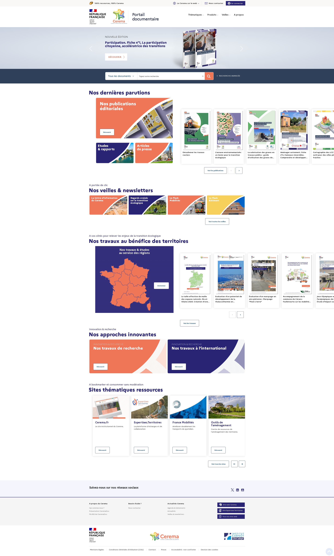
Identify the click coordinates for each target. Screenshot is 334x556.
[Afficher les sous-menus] (198, 3)
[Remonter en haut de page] (329, 551)
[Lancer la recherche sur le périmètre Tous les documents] (209, 76)
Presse (163, 549)
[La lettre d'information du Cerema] (108, 204)
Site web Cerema (230, 504)
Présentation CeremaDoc (99, 511)
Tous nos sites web (230, 516)
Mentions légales (97, 549)
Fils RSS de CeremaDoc (98, 514)
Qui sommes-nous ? (96, 508)
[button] (185, 3)
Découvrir (114, 60)
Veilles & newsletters (176, 514)
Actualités (172, 511)
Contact (152, 549)
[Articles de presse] (154, 152)
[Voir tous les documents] (189, 323)
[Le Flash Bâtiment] (226, 204)
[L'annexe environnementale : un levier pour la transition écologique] (229, 136)
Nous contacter (134, 508)
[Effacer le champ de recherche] (203, 76)
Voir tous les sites (218, 464)
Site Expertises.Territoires (233, 510)
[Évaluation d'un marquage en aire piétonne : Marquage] (263, 280)
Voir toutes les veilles (217, 221)
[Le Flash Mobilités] (186, 204)
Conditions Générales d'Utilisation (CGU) (126, 549)
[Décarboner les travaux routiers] (196, 136)
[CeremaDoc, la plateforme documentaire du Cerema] (119, 16)
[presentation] (239, 170)
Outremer (161, 285)
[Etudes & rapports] (115, 152)
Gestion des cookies (209, 549)
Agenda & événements (176, 508)
